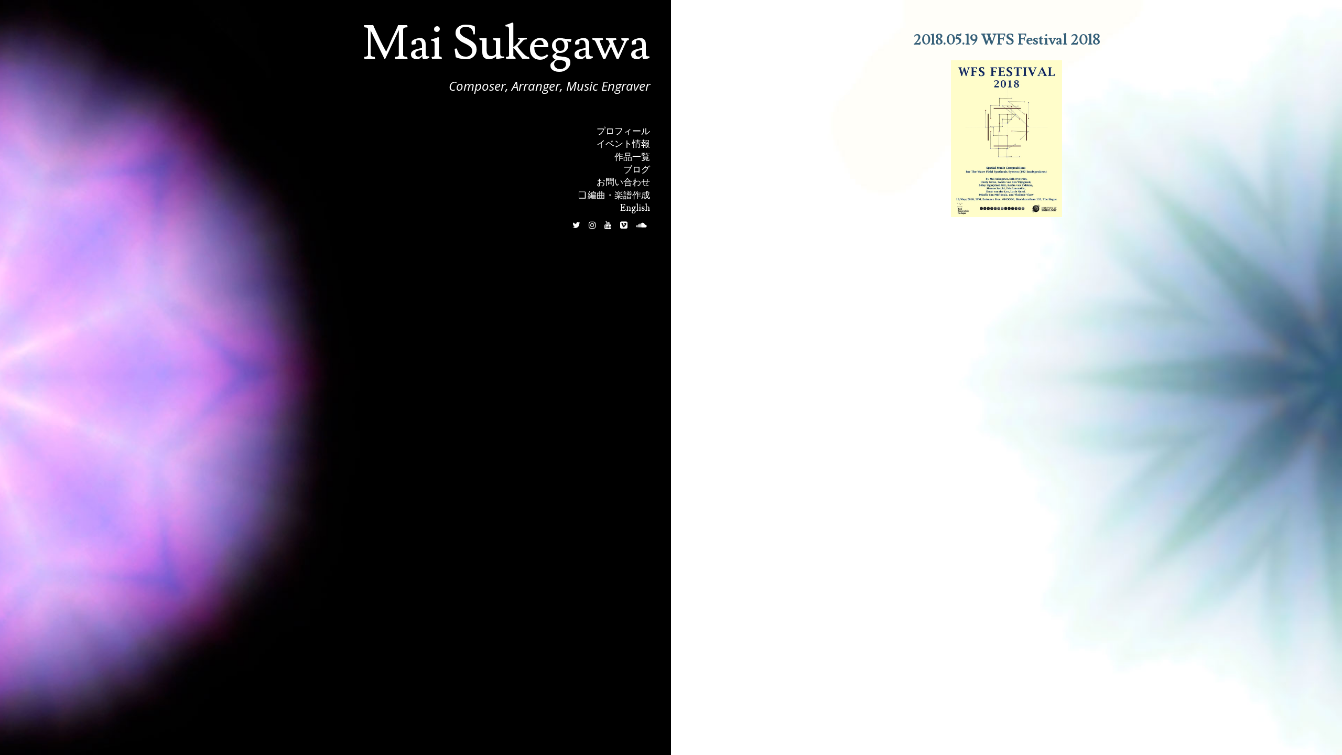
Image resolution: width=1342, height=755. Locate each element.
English (635, 208)
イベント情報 (623, 144)
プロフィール (623, 131)
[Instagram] (592, 225)
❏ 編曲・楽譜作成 (614, 195)
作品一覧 (632, 157)
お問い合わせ (623, 182)
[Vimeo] (624, 225)
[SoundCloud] (641, 225)
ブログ (636, 170)
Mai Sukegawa (506, 44)
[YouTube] (608, 225)
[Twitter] (576, 225)
